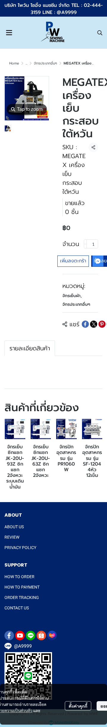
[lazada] (52, 635)
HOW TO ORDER (19, 576)
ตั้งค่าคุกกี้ (78, 706)
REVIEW (11, 537)
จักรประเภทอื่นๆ (45, 63)
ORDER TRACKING (21, 597)
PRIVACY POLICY (20, 547)
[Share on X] (93, 324)
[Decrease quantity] (85, 244)
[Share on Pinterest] (102, 324)
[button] (100, 33)
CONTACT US (16, 607)
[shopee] (41, 635)
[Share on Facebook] (85, 324)
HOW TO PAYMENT (22, 587)
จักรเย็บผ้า (72, 296)
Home (14, 63)
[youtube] (20, 635)
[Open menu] (9, 33)
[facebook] (9, 635)
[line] (30, 635)
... (26, 63)
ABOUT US (14, 526)
